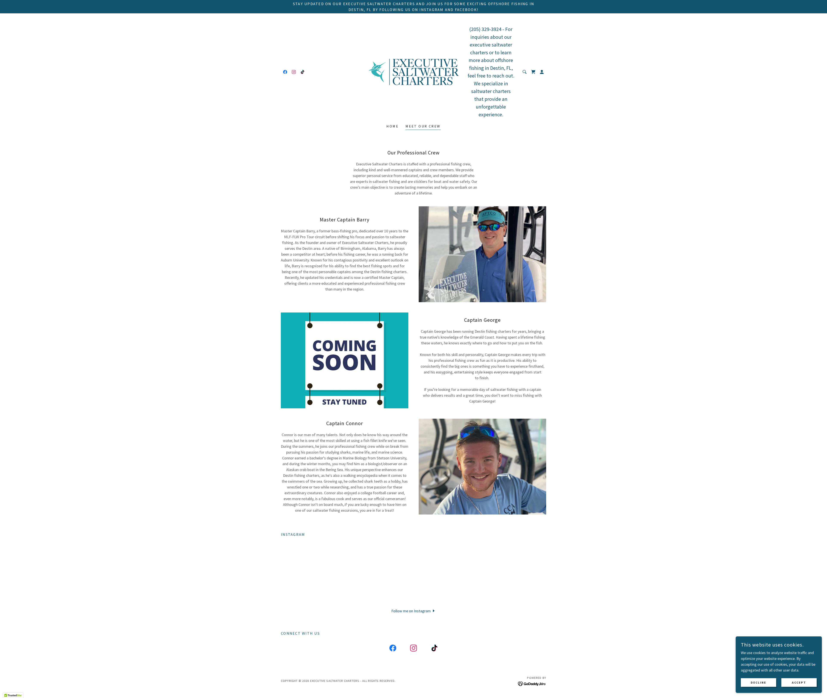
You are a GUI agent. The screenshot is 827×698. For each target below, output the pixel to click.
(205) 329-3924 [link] (485, 29)
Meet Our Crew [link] (423, 126)
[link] (285, 72)
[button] (542, 72)
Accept (799, 682)
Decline (758, 682)
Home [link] (392, 126)
